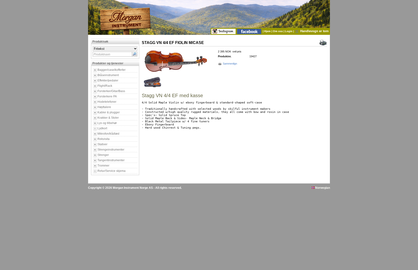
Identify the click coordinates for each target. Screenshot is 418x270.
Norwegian (322, 188)
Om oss (278, 31)
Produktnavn (102, 54)
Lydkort (102, 128)
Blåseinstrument (108, 75)
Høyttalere (104, 107)
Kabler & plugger (108, 112)
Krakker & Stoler (108, 117)
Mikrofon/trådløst (108, 133)
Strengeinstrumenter (110, 149)
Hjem (267, 31)
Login (289, 31)
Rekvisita (103, 139)
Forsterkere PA (107, 96)
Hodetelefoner (106, 101)
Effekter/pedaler (107, 80)
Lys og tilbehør (107, 123)
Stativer (102, 144)
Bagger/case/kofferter (111, 70)
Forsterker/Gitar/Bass (111, 91)
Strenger (103, 155)
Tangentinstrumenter (111, 160)
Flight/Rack (104, 86)
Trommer (103, 165)
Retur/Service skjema (111, 171)
